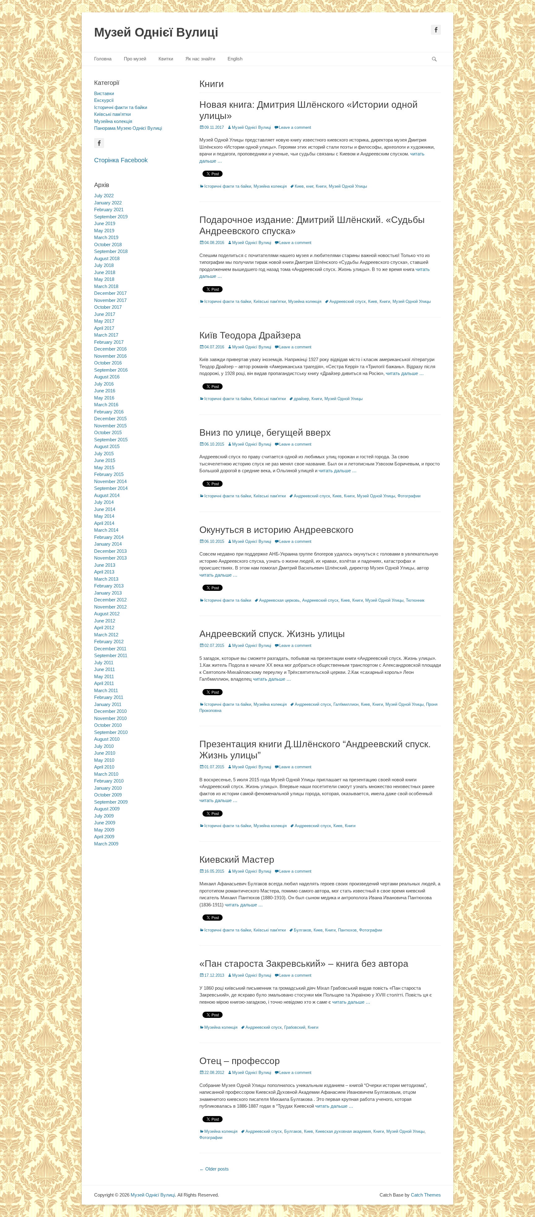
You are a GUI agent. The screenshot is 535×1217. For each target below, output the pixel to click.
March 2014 (106, 530)
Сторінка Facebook (121, 160)
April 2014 (104, 523)
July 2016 (104, 383)
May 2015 (104, 467)
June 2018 (104, 272)
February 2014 (109, 537)
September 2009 (111, 802)
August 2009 (107, 808)
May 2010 (104, 760)
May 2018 (104, 279)
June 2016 (104, 390)
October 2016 (108, 362)
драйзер (301, 398)
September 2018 (111, 251)
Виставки (104, 93)
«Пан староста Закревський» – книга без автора (303, 963)
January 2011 (107, 704)
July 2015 (104, 453)
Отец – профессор (239, 1061)
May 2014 (104, 516)
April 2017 (104, 328)
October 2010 (108, 725)
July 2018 (104, 265)
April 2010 (104, 767)
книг (309, 186)
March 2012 (106, 634)
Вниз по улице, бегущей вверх (265, 432)
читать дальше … (405, 373)
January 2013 (108, 592)
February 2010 (109, 780)
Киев (299, 186)
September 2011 (110, 655)
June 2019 (104, 223)
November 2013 (110, 558)
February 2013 (109, 585)
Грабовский (294, 1027)
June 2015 (104, 460)
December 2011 (110, 648)
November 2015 (110, 425)
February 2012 (109, 641)
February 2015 (109, 474)
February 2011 (108, 697)
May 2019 (104, 230)
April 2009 (104, 836)
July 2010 (104, 746)
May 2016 (104, 397)
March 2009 (106, 843)
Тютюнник (415, 600)
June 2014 (104, 509)
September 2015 (111, 439)
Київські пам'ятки (270, 301)
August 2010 (107, 739)
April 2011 (104, 683)
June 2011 (104, 669)
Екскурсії (104, 100)
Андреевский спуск (347, 301)
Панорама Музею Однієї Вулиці (128, 128)
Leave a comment (295, 127)
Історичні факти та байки (227, 186)
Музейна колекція (270, 186)
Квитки (166, 58)
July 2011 (103, 662)
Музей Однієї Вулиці (156, 32)
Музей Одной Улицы (348, 186)
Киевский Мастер (236, 859)
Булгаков (302, 930)
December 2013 (110, 551)
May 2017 (104, 321)
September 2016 (111, 370)
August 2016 (107, 376)
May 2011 (104, 676)
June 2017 (104, 314)
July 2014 (104, 502)
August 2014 (107, 495)
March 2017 (106, 335)
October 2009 (108, 794)
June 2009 (104, 822)
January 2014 (108, 544)
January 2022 (108, 202)
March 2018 (106, 286)
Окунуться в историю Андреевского (276, 530)
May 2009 (104, 829)
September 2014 (111, 488)
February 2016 (109, 411)
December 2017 (110, 293)
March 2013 (106, 579)
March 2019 (106, 237)
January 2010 (108, 788)
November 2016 (110, 356)
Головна (102, 58)
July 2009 (104, 815)
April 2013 (104, 571)
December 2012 (110, 599)
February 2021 (109, 209)
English (235, 58)
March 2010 (106, 774)
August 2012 (107, 613)
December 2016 (110, 348)
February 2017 (109, 342)
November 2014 (110, 481)
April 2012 (104, 627)
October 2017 (108, 307)
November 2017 (110, 300)
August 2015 (107, 446)
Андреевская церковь (279, 600)
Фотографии (409, 496)
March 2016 (106, 404)
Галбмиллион (346, 704)
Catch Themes (426, 1194)
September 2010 (111, 732)
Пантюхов (347, 930)
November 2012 (110, 606)
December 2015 (110, 418)
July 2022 (104, 195)
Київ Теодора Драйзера (250, 335)
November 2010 (110, 718)
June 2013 (104, 565)
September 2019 (111, 216)
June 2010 (104, 753)
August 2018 (107, 258)
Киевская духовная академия (343, 1131)
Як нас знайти (200, 58)
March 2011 (106, 690)
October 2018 (108, 244)
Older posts (214, 1168)
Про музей (135, 58)
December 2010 (110, 711)
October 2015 (108, 432)
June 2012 (104, 620)
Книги (321, 186)
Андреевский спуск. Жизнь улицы (272, 634)
